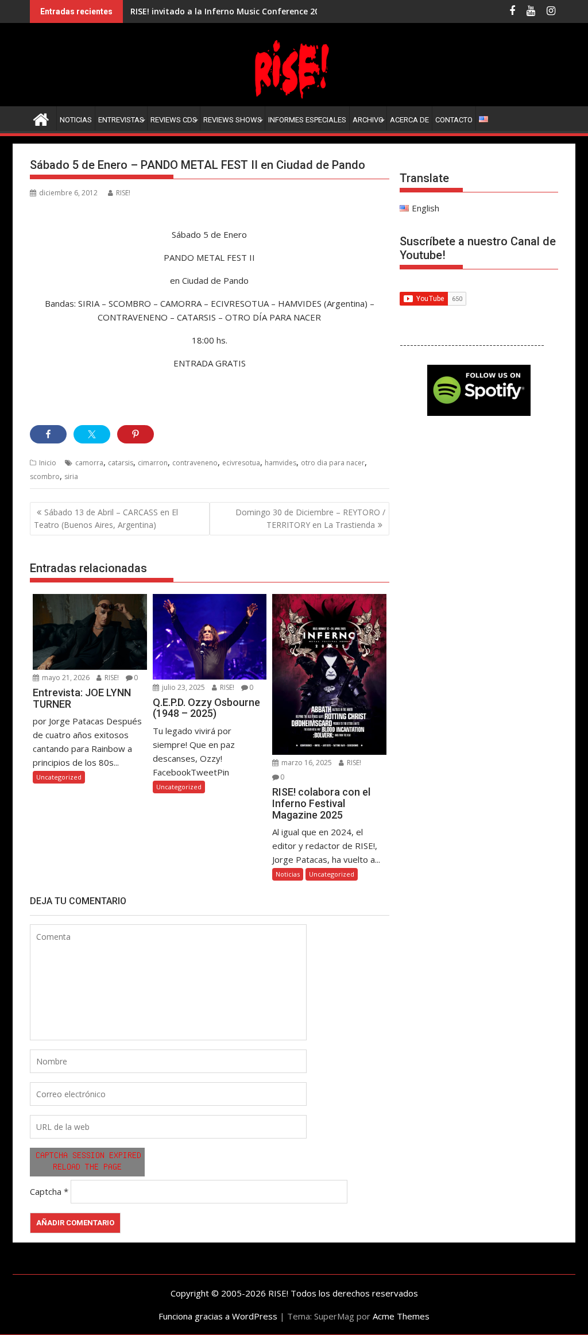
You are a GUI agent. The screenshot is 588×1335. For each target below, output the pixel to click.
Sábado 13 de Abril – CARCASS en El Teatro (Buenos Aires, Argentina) (106, 518)
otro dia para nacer (333, 463)
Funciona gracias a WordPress (217, 1316)
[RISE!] (294, 99)
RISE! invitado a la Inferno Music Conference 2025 (229, 11)
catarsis (120, 463)
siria (71, 476)
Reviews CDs (173, 119)
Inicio (47, 463)
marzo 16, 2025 (306, 762)
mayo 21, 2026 (65, 677)
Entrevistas (121, 119)
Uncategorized (59, 777)
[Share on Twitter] (92, 434)
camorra (89, 463)
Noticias (76, 119)
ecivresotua (241, 463)
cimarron (153, 463)
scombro (45, 476)
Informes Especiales (307, 119)
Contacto (454, 119)
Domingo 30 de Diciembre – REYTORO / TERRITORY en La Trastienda (310, 518)
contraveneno (195, 463)
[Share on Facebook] (48, 434)
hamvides (280, 463)
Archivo (368, 119)
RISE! (123, 193)
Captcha (45, 1191)
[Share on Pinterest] (135, 434)
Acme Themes (401, 1316)
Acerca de (409, 119)
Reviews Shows (232, 119)
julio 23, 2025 (182, 687)
